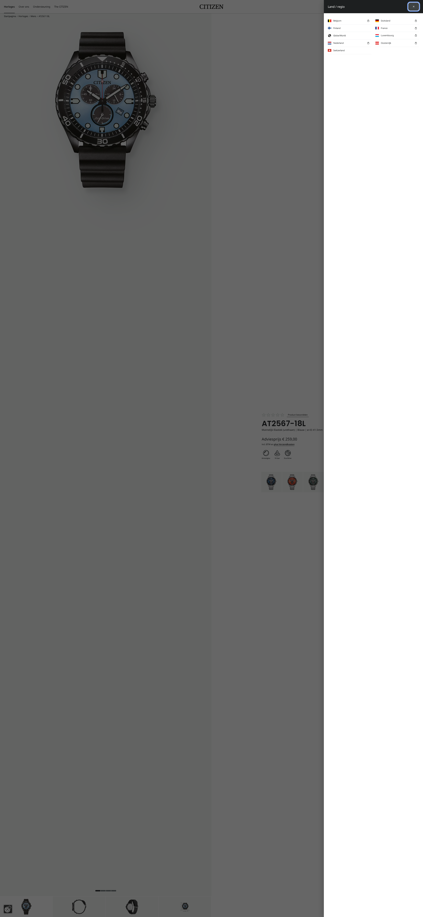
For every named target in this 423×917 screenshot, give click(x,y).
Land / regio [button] (336, 7)
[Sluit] (413, 7)
